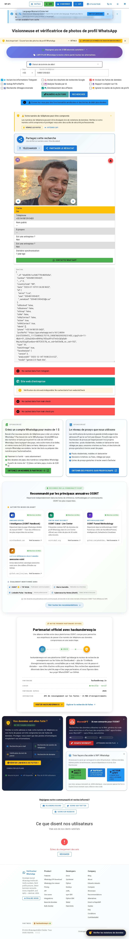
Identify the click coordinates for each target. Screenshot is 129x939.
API (45, 891)
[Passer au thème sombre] (117, 4)
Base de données (50, 902)
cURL (68, 891)
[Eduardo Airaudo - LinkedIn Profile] (125, 4)
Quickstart (69, 879)
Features (47, 876)
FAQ (89, 910)
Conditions (92, 913)
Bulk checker (48, 906)
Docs (68, 876)
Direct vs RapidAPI (94, 902)
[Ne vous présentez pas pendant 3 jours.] (60, 719)
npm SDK (69, 895)
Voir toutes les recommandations (63, 605)
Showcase (91, 891)
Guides (90, 906)
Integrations (48, 898)
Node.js (69, 887)
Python (68, 883)
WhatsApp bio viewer (52, 883)
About (90, 879)
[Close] (117, 14)
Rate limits (70, 906)
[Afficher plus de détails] (98, 64)
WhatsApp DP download (53, 879)
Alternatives (92, 898)
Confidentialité (93, 917)
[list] (64, 231)
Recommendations (95, 895)
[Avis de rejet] (125, 41)
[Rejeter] (107, 13)
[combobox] (27, 72)
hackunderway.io (42, 923)
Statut (68, 902)
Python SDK (70, 898)
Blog (89, 876)
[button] (32, 72)
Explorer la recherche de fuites (80, 705)
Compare (91, 887)
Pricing (46, 887)
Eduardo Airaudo (94, 883)
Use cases (48, 895)
